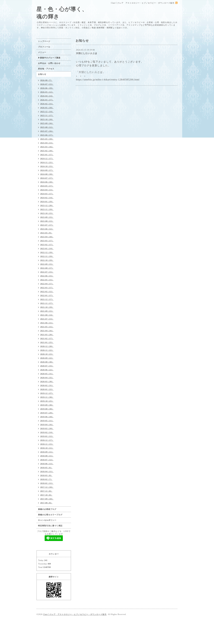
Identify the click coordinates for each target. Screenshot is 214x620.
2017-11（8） (46, 491)
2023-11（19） (47, 209)
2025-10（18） (47, 119)
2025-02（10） (47, 151)
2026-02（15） (47, 104)
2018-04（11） (47, 471)
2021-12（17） (47, 299)
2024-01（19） (47, 201)
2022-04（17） (47, 284)
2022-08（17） (47, 268)
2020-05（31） (47, 374)
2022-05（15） (47, 280)
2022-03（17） (47, 288)
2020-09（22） (47, 358)
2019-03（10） (47, 428)
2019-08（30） (47, 409)
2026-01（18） (47, 108)
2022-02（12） (47, 291)
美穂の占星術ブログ (47, 509)
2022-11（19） (47, 256)
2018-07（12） (47, 460)
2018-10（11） (47, 448)
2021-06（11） (47, 323)
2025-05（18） (47, 139)
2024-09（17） (47, 170)
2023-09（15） (47, 217)
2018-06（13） (47, 464)
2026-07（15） (47, 84)
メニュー (42, 52)
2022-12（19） (47, 252)
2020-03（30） (47, 381)
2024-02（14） (47, 198)
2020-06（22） (47, 370)
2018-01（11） (47, 483)
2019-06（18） (47, 417)
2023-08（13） (47, 221)
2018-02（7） (46, 479)
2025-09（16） (47, 123)
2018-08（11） (47, 456)
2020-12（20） (47, 346)
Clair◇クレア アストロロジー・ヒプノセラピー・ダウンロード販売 (75, 614)
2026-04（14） (47, 96)
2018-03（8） (46, 475)
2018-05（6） (46, 468)
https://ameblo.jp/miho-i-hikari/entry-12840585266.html (107, 79)
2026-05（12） (47, 92)
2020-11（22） (47, 350)
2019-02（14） (47, 432)
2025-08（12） (47, 127)
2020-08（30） (47, 362)
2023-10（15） (47, 213)
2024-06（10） (47, 182)
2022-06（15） (47, 276)
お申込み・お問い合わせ (49, 63)
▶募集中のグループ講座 (49, 58)
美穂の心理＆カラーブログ (50, 515)
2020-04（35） (47, 378)
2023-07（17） (47, 225)
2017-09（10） (47, 499)
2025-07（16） (47, 131)
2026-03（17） (47, 100)
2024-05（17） (47, 186)
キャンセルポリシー (47, 520)
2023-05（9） (46, 233)
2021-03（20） (47, 335)
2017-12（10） (47, 487)
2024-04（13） (47, 190)
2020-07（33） (47, 366)
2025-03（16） (47, 147)
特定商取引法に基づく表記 (50, 526)
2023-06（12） (47, 229)
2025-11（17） (47, 115)
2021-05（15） (47, 327)
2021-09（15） (47, 311)
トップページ (44, 41)
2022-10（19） (47, 260)
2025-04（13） (47, 143)
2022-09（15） (47, 264)
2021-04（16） (47, 331)
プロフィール (44, 47)
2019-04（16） (47, 424)
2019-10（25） (47, 401)
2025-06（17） (47, 135)
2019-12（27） (47, 393)
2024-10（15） (47, 166)
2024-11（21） (47, 162)
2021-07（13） (47, 319)
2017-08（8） (46, 503)
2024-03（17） (47, 194)
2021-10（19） (47, 307)
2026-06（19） (47, 88)
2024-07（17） (47, 178)
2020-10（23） (47, 354)
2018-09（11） (47, 452)
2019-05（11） (47, 421)
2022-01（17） (47, 295)
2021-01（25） (47, 342)
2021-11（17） (47, 303)
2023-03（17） (47, 241)
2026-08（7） (46, 80)
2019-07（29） (47, 413)
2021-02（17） (47, 338)
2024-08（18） (47, 174)
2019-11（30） (47, 397)
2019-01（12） (47, 436)
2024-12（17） (47, 158)
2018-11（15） (47, 444)
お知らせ (42, 74)
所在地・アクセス (46, 69)
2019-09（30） (47, 405)
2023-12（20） (47, 205)
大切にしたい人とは (86, 53)
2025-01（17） (47, 155)
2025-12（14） (47, 112)
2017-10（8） (46, 495)
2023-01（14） (47, 248)
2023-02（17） (47, 245)
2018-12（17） (47, 440)
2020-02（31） (47, 385)
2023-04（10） (47, 237)
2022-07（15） (47, 272)
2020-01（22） (47, 389)
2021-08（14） (47, 315)
